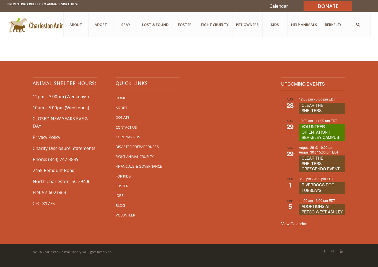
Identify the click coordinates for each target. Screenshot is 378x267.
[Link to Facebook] (324, 251)
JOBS (120, 195)
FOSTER (122, 185)
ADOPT (121, 107)
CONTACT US (126, 127)
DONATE (123, 117)
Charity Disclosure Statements (64, 148)
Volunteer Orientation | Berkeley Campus (320, 132)
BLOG (120, 205)
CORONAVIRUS (128, 136)
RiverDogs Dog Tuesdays (318, 187)
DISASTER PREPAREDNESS (137, 146)
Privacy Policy (46, 137)
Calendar (279, 6)
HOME (121, 97)
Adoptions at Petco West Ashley (322, 209)
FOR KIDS (123, 176)
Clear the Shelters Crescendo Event (321, 163)
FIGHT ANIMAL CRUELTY (135, 156)
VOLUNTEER (125, 215)
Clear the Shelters (312, 107)
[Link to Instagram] (333, 251)
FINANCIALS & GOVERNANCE (139, 166)
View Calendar (294, 223)
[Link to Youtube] (341, 251)
